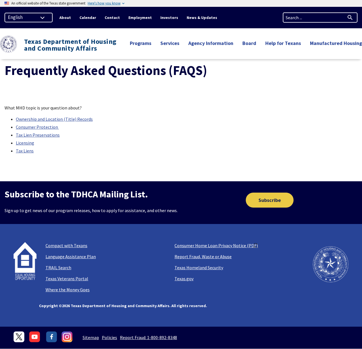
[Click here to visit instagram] (67, 336)
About (65, 17)
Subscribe (269, 200)
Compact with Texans (66, 245)
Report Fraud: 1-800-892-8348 (148, 337)
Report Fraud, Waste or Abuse (203, 256)
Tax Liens (25, 151)
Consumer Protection (37, 127)
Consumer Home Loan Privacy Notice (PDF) (216, 245)
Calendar (87, 17)
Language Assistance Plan (71, 256)
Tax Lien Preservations (38, 135)
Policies (109, 337)
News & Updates (202, 17)
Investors (169, 17)
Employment (140, 17)
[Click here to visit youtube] (35, 336)
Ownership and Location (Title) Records (54, 119)
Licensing (25, 143)
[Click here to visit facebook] (51, 336)
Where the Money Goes (68, 289)
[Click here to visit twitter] (19, 336)
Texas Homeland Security (198, 267)
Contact (112, 17)
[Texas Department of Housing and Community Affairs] (8, 45)
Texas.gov (183, 278)
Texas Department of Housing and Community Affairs (70, 45)
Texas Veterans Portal (67, 278)
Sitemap (91, 337)
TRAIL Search (58, 267)
